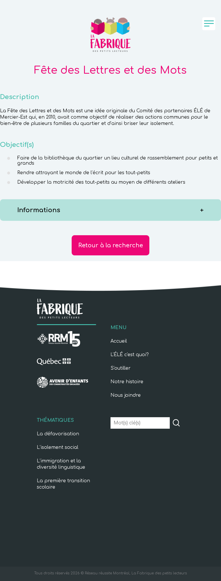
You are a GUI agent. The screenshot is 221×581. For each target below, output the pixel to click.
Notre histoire (126, 381)
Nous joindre (125, 395)
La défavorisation (58, 433)
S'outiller (120, 368)
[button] (176, 423)
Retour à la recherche (110, 245)
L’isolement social (57, 447)
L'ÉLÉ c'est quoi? (129, 354)
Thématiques (55, 420)
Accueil (118, 341)
